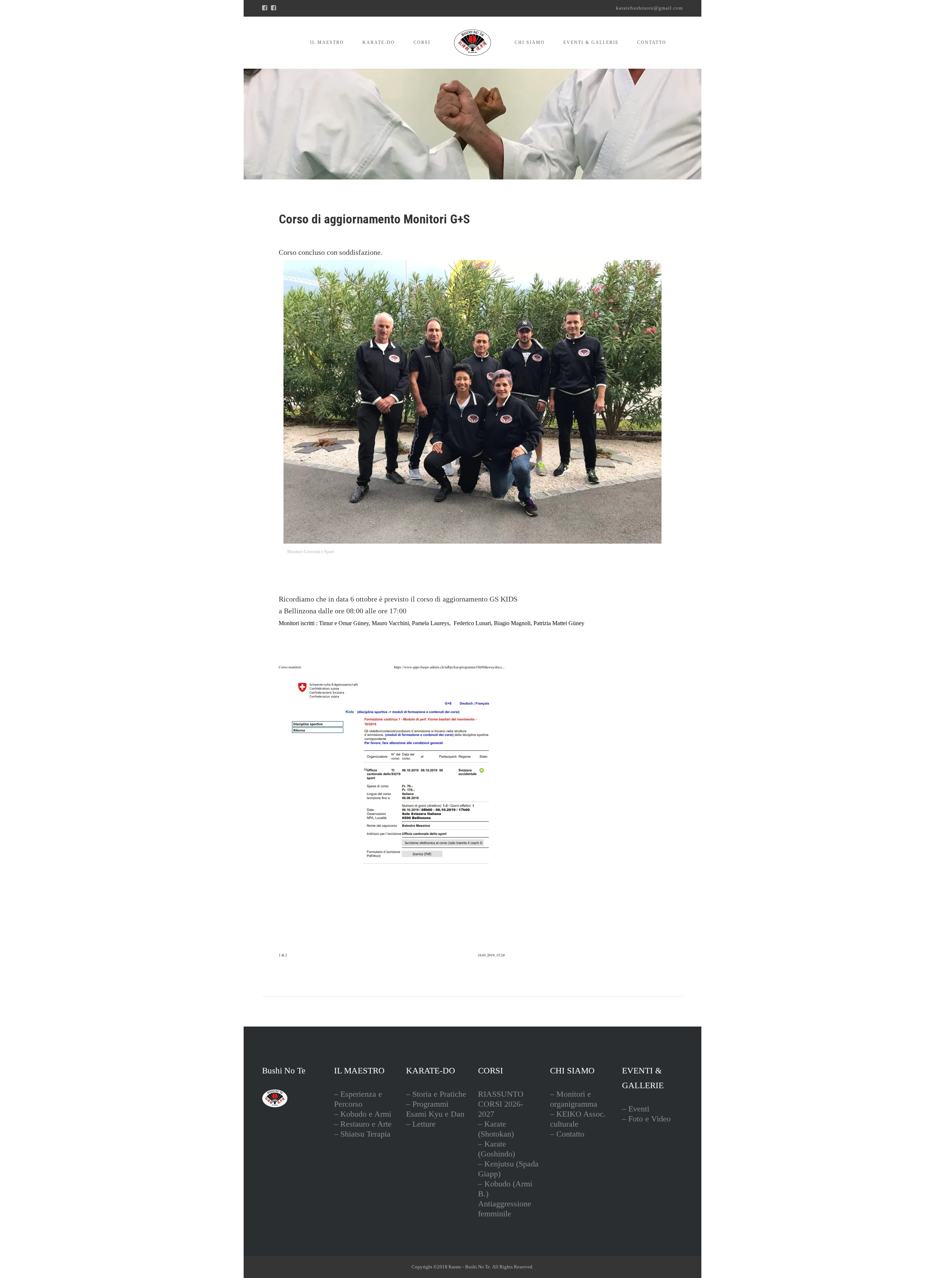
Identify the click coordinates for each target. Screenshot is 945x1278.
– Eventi (635, 1108)
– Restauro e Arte (363, 1123)
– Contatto (567, 1133)
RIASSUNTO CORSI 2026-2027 (500, 1103)
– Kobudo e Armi (362, 1113)
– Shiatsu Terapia (362, 1133)
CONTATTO (651, 42)
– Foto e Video (646, 1118)
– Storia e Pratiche (436, 1094)
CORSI (421, 42)
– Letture (421, 1123)
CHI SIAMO (530, 42)
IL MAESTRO (327, 42)
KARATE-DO (378, 42)
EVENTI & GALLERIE (591, 42)
